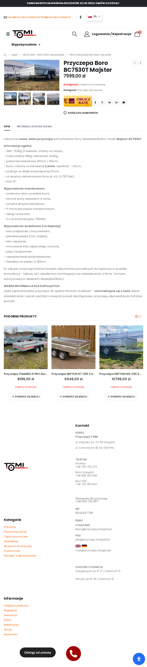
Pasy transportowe (15, 531)
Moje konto (10, 634)
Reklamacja (11, 624)
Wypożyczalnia (24, 44)
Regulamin (10, 610)
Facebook (95, 102)
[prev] (134, 63)
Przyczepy (10, 527)
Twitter (102, 102)
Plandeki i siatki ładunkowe (20, 555)
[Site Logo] (24, 34)
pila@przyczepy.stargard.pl (56, 17)
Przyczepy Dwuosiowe (89, 90)
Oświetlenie (11, 541)
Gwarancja (10, 615)
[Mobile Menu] (8, 34)
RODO (7, 620)
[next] (140, 63)
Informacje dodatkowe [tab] (34, 126)
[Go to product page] (26, 347)
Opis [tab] (7, 126)
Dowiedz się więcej (27, 396)
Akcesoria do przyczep (18, 546)
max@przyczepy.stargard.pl (93, 550)
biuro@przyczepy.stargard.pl (23, 17)
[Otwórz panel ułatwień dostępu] (139, 659)
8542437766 (84, 513)
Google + (117, 102)
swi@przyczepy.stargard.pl (92, 561)
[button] (75, 34)
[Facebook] (80, 17)
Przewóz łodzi (12, 551)
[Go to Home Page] (5, 54)
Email (124, 102)
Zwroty (8, 629)
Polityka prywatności (16, 605)
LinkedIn (109, 102)
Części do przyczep (16, 536)
